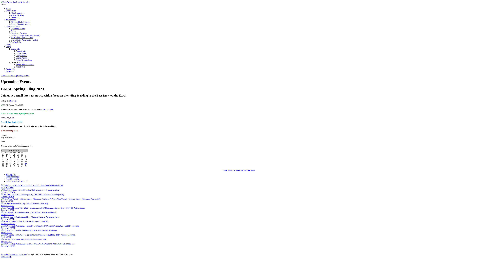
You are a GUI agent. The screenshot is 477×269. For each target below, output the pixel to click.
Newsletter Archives (19, 33)
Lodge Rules (21, 53)
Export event (48, 109)
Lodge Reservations (24, 60)
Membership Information (20, 22)
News (13, 31)
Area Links (20, 67)
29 (26, 164)
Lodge (8, 47)
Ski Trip (13, 101)
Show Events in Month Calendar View (238, 170)
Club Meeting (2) (13, 177)
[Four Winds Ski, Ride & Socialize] (15, 2)
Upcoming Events (18, 29)
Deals (8, 44)
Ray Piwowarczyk (8, 137)
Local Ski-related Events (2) (17, 181)
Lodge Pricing (21, 58)
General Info (21, 51)
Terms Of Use (6, 254)
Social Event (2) (12, 179)
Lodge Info (15, 49)
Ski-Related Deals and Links (22, 38)
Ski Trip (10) (11, 174)
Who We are (11, 11)
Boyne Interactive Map (25, 65)
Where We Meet (17, 15)
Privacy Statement (19, 254)
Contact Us (15, 17)
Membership (11, 20)
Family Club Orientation (20, 24)
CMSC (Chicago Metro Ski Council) (25, 35)
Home (8, 8)
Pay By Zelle (16, 42)
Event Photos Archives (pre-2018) (24, 40)
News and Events (13, 26)
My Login (10, 71)
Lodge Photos (21, 56)
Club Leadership (17, 13)
